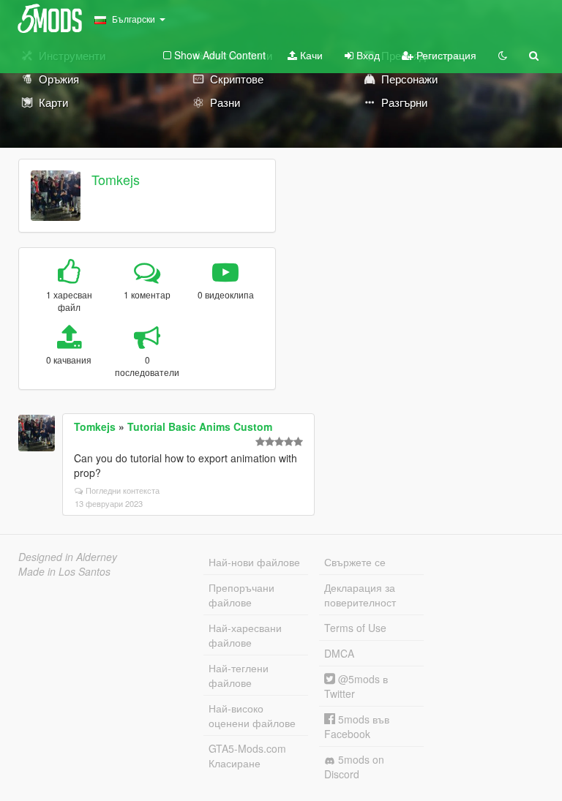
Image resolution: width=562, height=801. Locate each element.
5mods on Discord (354, 766)
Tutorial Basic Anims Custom (199, 426)
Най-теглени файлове (239, 675)
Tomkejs (115, 179)
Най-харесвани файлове (245, 635)
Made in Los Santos (64, 571)
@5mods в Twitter (356, 686)
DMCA (339, 653)
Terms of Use (355, 627)
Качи (310, 55)
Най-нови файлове (254, 561)
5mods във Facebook (356, 726)
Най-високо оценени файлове (252, 715)
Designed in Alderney (67, 556)
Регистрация (444, 55)
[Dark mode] (502, 55)
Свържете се (355, 561)
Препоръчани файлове (241, 594)
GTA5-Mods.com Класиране (247, 755)
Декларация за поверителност (360, 594)
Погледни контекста (123, 490)
